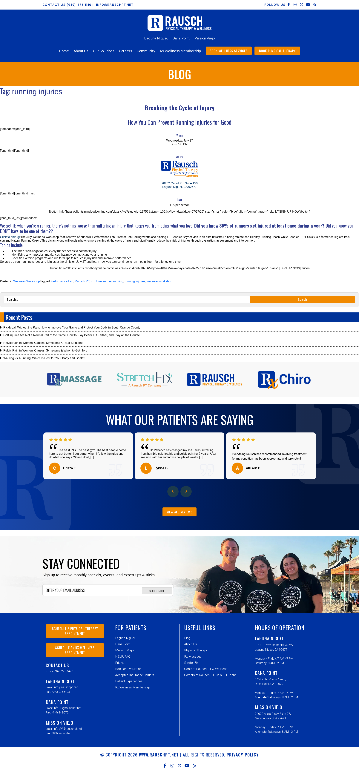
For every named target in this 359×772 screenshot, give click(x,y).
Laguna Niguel (156, 38)
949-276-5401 (64, 671)
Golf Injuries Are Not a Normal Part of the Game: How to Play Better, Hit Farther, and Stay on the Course (71, 335)
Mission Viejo (204, 38)
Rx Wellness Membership (180, 51)
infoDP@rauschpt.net (67, 708)
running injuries (135, 281)
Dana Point (181, 38)
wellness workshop (159, 281)
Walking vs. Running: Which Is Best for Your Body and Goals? (44, 358)
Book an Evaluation (128, 669)
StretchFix (191, 662)
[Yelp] (194, 765)
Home (64, 51)
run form (96, 281)
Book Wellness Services (229, 50)
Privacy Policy (243, 755)
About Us (81, 51)
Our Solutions (103, 51)
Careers (125, 51)
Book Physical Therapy (277, 50)
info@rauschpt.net (115, 5)
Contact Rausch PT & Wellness (205, 669)
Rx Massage (193, 656)
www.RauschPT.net (159, 755)
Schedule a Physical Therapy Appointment (75, 631)
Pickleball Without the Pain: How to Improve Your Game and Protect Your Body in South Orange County (71, 327)
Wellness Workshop (26, 281)
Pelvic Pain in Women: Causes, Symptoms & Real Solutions (43, 342)
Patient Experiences (128, 681)
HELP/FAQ (122, 656)
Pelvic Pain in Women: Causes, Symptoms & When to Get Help (45, 350)
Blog (187, 638)
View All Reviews (179, 511)
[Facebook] (165, 765)
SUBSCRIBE (157, 591)
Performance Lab (61, 281)
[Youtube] (187, 765)
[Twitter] (179, 765)
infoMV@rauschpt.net (68, 728)
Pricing (119, 662)
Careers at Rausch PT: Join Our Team (210, 675)
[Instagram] (172, 765)
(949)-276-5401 (80, 5)
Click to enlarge (10, 237)
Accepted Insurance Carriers (134, 675)
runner (107, 281)
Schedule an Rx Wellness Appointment (75, 650)
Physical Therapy (196, 650)
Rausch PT (82, 281)
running (118, 281)
